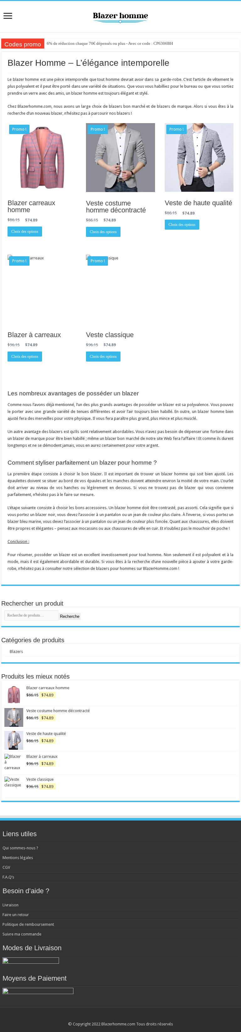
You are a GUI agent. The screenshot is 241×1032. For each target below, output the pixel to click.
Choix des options (24, 231)
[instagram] (129, 1016)
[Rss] (111, 1016)
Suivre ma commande (22, 934)
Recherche (69, 616)
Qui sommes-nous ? (20, 848)
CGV (6, 867)
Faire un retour (16, 914)
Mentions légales (18, 857)
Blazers (16, 651)
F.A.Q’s (8, 877)
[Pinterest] (123, 1016)
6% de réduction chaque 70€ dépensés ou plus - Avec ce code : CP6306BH (110, 43)
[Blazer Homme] (120, 15)
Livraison (11, 905)
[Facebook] (117, 1016)
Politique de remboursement (28, 924)
